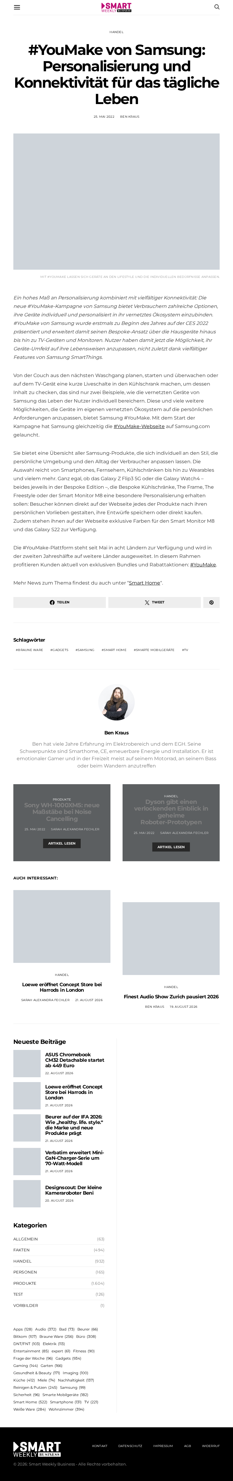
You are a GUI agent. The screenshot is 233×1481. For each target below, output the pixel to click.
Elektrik (54, 1343)
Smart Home (144, 583)
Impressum (163, 1446)
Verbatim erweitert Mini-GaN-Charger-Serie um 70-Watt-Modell (74, 1158)
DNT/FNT (26, 1343)
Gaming (25, 1365)
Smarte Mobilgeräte (155, 650)
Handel (116, 32)
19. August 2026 (183, 1007)
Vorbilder (25, 1305)
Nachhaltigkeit (76, 1380)
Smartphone (66, 1402)
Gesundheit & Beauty (36, 1373)
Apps (22, 1329)
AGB (187, 1446)
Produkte (62, 799)
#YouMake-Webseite (139, 426)
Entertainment (31, 1351)
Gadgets (60, 650)
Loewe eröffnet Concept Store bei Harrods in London (62, 987)
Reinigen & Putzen (35, 1387)
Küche (24, 1380)
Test (18, 1294)
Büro (86, 1336)
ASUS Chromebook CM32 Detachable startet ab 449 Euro (74, 1060)
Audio (45, 1329)
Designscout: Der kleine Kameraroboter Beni (73, 1190)
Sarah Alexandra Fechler (75, 829)
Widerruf (211, 1446)
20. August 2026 (59, 1201)
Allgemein (25, 1238)
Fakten (21, 1249)
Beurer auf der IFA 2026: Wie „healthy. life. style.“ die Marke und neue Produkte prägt (74, 1125)
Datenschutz (130, 1446)
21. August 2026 (89, 1000)
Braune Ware (30, 650)
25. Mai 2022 (104, 117)
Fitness (84, 1351)
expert (61, 1351)
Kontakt (99, 1446)
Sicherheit (26, 1394)
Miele (46, 1380)
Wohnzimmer (66, 1409)
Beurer (87, 1329)
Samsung (86, 650)
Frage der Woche (33, 1358)
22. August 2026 (59, 1073)
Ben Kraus (129, 117)
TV (186, 650)
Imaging (75, 1373)
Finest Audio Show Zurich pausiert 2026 (171, 997)
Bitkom (25, 1336)
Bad (67, 1329)
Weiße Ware (29, 1409)
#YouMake (203, 565)
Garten (51, 1365)
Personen (25, 1272)
